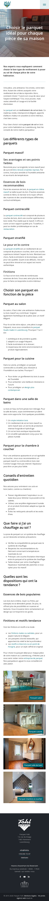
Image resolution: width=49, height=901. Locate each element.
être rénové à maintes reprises (26, 170)
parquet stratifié (13, 249)
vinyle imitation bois (19, 420)
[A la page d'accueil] (7, 4)
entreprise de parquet (33, 658)
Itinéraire (24, 857)
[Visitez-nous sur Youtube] (24, 877)
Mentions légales (30, 896)
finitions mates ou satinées (22, 633)
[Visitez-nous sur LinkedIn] (29, 877)
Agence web (21, 898)
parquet (9, 110)
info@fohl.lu (24, 850)
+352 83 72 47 (24, 854)
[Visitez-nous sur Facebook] (20, 877)
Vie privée (41, 896)
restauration (8, 229)
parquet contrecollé (14, 215)
